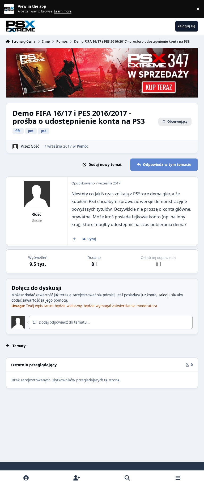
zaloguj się (167, 295)
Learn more (10, 8)
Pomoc (82, 146)
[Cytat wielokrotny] (74, 239)
